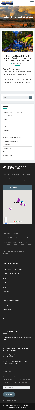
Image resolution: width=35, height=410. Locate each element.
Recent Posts (7, 148)
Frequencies (6, 130)
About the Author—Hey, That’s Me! (12, 112)
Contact (5, 123)
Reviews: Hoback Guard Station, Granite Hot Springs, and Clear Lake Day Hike (17, 58)
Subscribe (9, 394)
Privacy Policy (7, 144)
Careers (5, 119)
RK (4, 152)
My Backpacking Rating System (12, 137)
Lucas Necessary (18, 63)
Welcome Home (7, 155)
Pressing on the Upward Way (11, 141)
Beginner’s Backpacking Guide (11, 116)
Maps (4, 134)
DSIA (4, 126)
